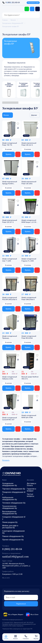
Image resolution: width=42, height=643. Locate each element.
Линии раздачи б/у (9, 522)
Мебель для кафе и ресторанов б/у (10, 527)
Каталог (13, 20)
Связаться (26, 638)
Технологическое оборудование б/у (9, 507)
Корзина (36, 638)
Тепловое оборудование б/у (13, 503)
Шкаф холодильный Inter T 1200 (9, 260)
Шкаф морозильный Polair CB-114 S (29, 144)
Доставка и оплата (31, 484)
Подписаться (21, 604)
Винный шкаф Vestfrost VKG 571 (30, 378)
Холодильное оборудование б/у (9, 484)
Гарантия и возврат (31, 490)
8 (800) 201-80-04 (12, 549)
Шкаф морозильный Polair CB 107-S (9, 221)
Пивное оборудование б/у (13, 536)
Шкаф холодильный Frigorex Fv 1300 (29, 260)
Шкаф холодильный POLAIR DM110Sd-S (9, 298)
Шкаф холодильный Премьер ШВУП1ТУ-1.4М (9, 337)
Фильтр (6, 115)
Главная (5, 20)
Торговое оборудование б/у (13, 489)
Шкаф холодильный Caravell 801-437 (9, 418)
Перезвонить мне (33, 2)
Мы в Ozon (34, 614)
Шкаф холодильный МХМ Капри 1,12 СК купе (29, 221)
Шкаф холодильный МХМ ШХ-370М (29, 416)
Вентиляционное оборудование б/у (9, 513)
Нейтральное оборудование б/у (9, 498)
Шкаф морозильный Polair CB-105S (29, 182)
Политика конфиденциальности (12, 619)
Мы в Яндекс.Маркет (15, 614)
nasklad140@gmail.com (15, 556)
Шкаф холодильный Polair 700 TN (9, 144)
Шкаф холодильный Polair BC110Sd (29, 337)
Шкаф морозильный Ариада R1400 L (9, 182)
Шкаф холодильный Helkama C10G (9, 378)
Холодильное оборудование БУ (12, 23)
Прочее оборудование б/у (13, 540)
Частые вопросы (30, 495)
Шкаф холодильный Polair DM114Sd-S (29, 298)
